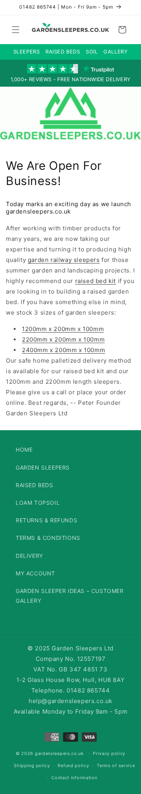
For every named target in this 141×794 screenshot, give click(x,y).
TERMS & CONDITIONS (48, 537)
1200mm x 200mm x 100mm (63, 329)
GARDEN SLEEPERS (43, 467)
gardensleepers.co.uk (59, 753)
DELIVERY (29, 555)
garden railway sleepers (64, 259)
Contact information (74, 777)
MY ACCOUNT (35, 573)
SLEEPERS (26, 51)
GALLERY (115, 51)
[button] (15, 29)
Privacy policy (109, 753)
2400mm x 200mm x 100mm (63, 350)
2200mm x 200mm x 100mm (63, 339)
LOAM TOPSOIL (38, 502)
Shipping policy (32, 765)
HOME (24, 449)
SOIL (92, 51)
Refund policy (73, 765)
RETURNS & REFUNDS (46, 520)
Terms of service (116, 765)
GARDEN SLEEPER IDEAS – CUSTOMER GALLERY (70, 595)
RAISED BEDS (62, 51)
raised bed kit (95, 281)
